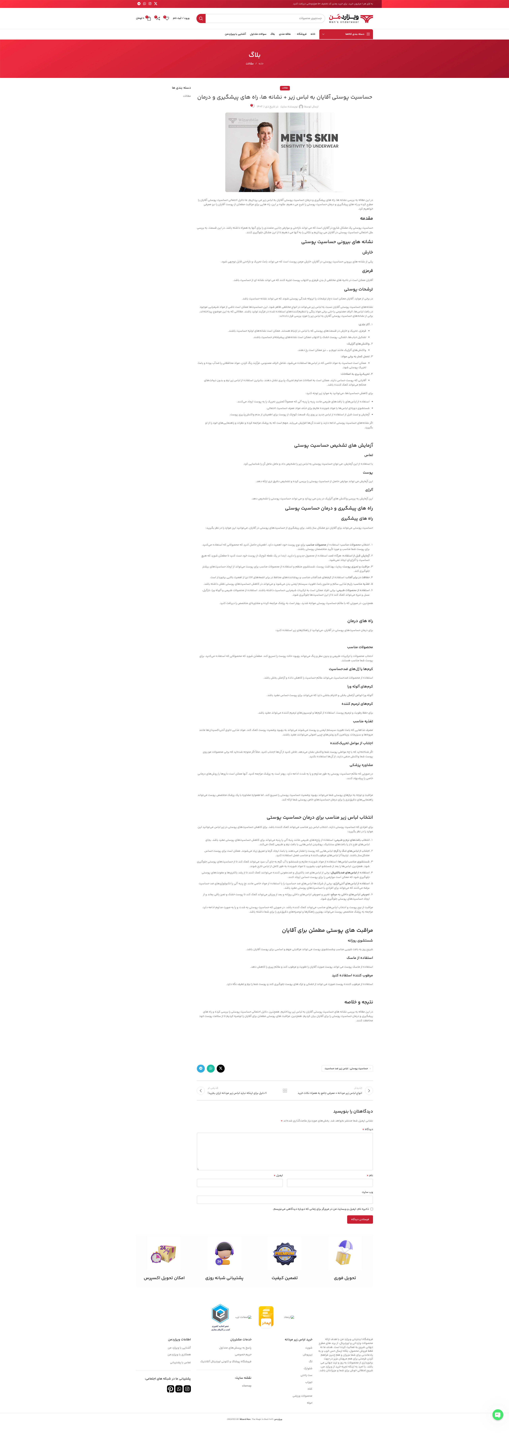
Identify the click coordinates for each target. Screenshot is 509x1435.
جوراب (308, 1382)
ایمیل (278, 1175)
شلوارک (308, 1368)
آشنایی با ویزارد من (179, 1348)
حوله (309, 1403)
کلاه (310, 1389)
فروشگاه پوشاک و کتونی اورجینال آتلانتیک (226, 1361)
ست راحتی (306, 1375)
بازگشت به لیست (285, 1091)
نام (370, 1175)
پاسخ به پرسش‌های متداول (235, 1348)
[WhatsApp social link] (144, 4)
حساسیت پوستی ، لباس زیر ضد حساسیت (346, 1069)
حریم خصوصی (243, 1354)
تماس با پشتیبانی (180, 1362)
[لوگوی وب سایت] (351, 18)
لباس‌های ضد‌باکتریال (344, 873)
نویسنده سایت (289, 107)
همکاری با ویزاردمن (179, 1354)
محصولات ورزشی (302, 1396)
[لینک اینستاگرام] (150, 4)
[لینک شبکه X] (155, 4)
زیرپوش (307, 1354)
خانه (260, 64)
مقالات (250, 64)
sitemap (247, 1386)
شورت (308, 1348)
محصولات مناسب (316, 545)
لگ (310, 1361)
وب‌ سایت (367, 1192)
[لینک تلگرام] (139, 4)
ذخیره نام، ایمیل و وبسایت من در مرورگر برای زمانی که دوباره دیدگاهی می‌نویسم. (321, 1209)
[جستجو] (201, 18)
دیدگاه (367, 1129)
